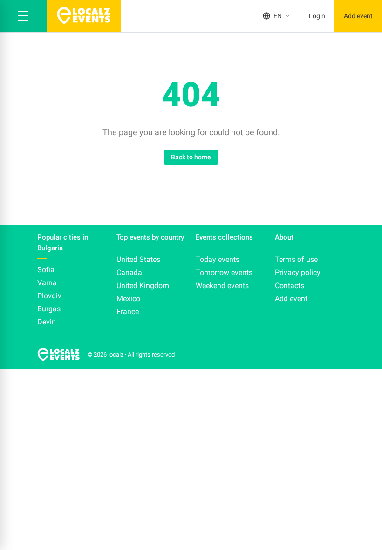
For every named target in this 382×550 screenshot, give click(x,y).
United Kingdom (142, 285)
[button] (23, 16)
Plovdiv (49, 295)
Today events (217, 259)
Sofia (46, 269)
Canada (129, 272)
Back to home (191, 157)
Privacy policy (298, 272)
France (127, 311)
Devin (46, 321)
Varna (47, 282)
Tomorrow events (224, 272)
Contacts (289, 285)
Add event (358, 16)
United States (138, 259)
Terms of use (296, 259)
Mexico (128, 298)
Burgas (49, 308)
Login (317, 16)
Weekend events (222, 285)
